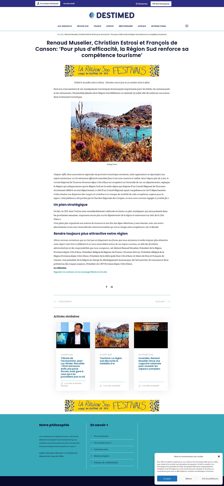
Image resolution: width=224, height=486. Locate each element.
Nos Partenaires (162, 4)
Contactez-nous (101, 449)
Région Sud (83, 26)
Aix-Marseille (65, 26)
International (158, 26)
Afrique (142, 26)
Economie (77, 383)
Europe (110, 26)
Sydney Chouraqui (46, 453)
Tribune (64, 386)
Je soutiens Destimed (49, 3)
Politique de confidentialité (106, 462)
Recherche (142, 4)
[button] (219, 456)
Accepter (167, 478)
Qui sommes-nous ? (103, 442)
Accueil (60, 34)
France (97, 26)
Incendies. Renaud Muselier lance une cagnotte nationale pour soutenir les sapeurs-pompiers (150, 363)
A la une (68, 383)
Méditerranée (126, 26)
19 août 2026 (67, 355)
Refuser (189, 478)
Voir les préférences (210, 478)
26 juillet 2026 (146, 355)
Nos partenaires (101, 436)
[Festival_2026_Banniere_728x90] (112, 70)
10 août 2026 (106, 355)
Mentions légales (101, 456)
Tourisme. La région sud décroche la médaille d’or (111, 361)
